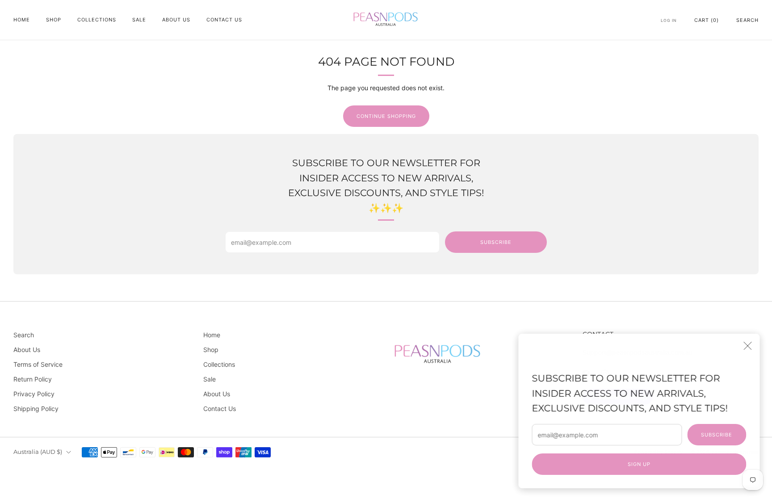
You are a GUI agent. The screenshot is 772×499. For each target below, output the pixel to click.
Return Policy (32, 379)
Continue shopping (386, 116)
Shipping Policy (36, 408)
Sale (139, 20)
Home (21, 20)
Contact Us (224, 20)
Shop (53, 20)
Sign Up (635, 464)
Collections (96, 20)
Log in (669, 20)
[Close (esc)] (744, 346)
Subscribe (713, 435)
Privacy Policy (34, 394)
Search (747, 20)
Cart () (706, 20)
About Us (176, 20)
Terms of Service (38, 364)
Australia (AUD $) (37, 452)
